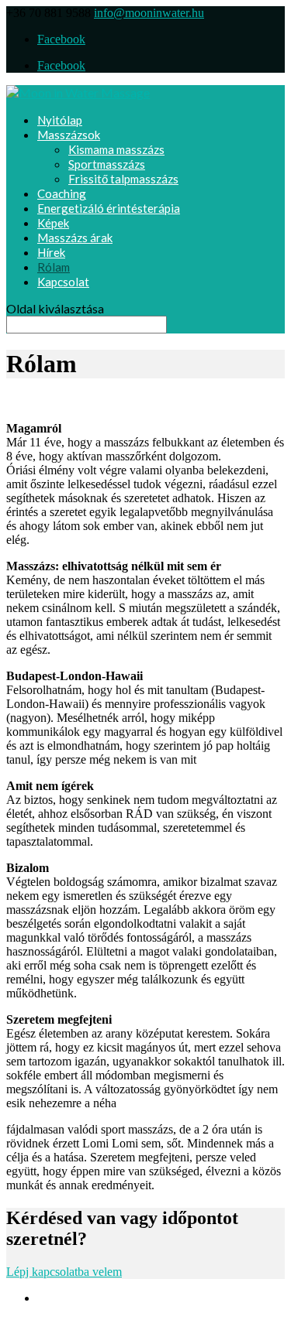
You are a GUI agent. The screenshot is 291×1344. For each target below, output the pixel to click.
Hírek (51, 252)
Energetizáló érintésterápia (108, 208)
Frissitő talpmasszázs (123, 179)
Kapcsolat (63, 282)
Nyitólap (59, 120)
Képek (53, 223)
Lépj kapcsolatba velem (64, 1271)
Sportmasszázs (106, 164)
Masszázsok (68, 135)
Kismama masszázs (116, 149)
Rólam (53, 267)
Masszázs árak (75, 238)
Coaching (61, 193)
